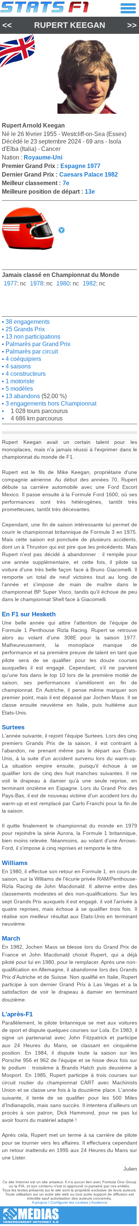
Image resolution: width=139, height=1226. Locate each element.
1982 (89, 283)
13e (90, 191)
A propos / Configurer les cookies (60, 1202)
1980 (63, 283)
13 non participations (32, 336)
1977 (10, 283)
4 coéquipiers (22, 359)
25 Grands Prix (24, 329)
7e (66, 183)
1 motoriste (19, 381)
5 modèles (18, 388)
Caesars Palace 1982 (88, 174)
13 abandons (22, 396)
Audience (99, 1202)
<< (7, 25)
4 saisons (17, 366)
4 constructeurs (25, 374)
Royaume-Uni (43, 157)
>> (132, 25)
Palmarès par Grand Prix (37, 344)
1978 (36, 283)
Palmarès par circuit (31, 351)
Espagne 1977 (80, 166)
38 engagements (27, 322)
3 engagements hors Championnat (50, 403)
